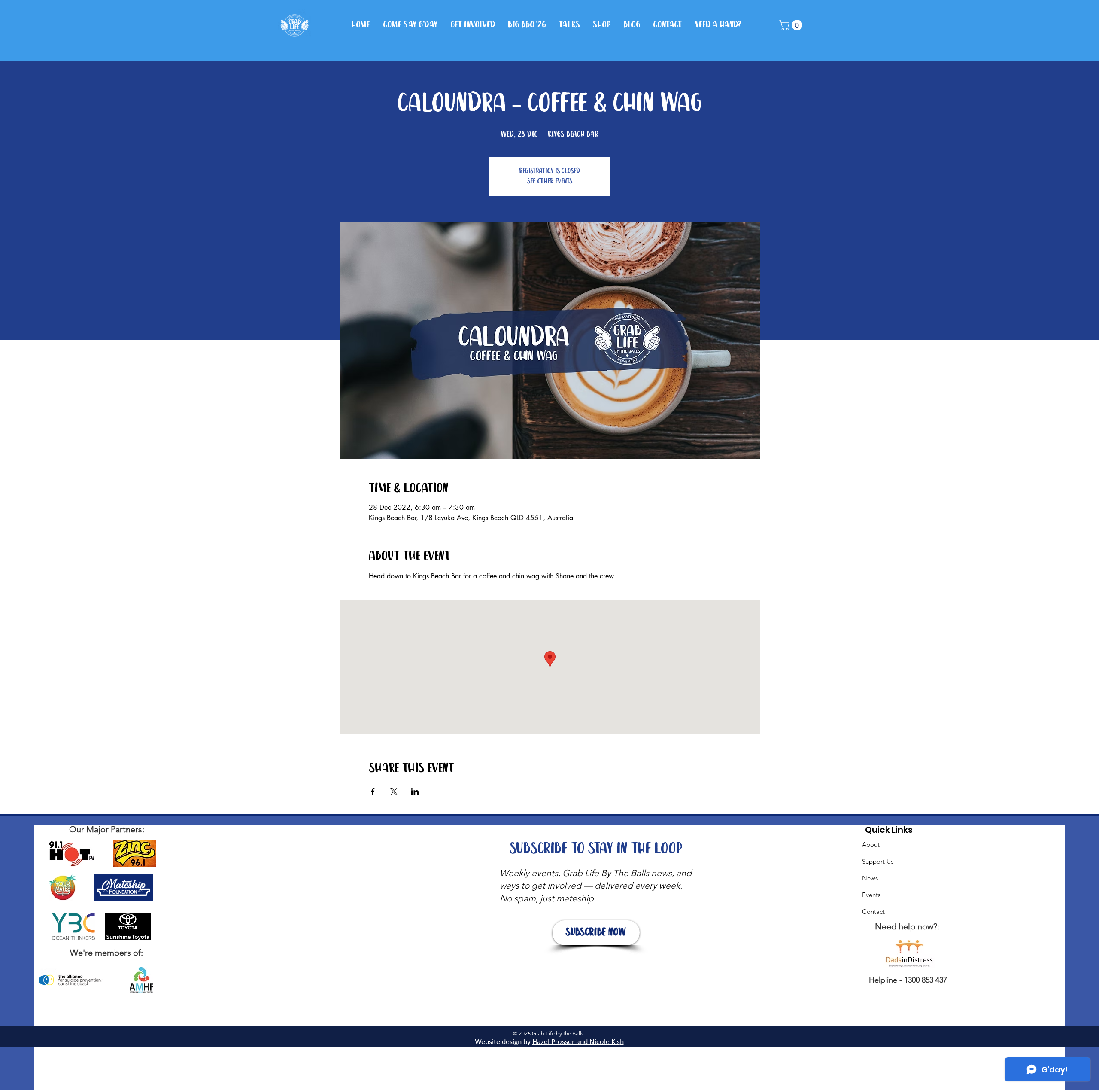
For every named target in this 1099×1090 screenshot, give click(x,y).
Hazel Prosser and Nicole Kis (576, 1042)
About (871, 844)
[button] (792, 25)
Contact (873, 911)
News (870, 878)
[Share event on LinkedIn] (415, 791)
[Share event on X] (394, 791)
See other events (549, 181)
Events (871, 895)
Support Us (877, 861)
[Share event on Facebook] (373, 791)
